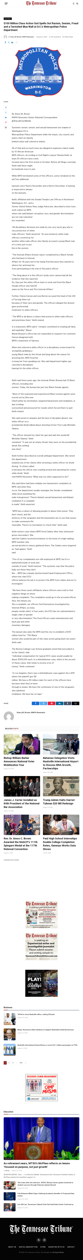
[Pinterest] (6, 122)
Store (43, 1247)
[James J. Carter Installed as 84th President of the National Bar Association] (22, 786)
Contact (71, 1247)
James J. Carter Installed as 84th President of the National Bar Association (21, 804)
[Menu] (6, 3)
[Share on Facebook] (5, 42)
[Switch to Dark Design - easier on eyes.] (73, 4)
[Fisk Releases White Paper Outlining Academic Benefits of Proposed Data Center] (10, 1196)
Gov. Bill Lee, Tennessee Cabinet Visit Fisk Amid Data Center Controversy (45, 1204)
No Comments (56, 37)
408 (21, 1063)
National (8, 18)
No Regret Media (58, 1252)
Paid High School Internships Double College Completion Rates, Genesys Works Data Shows (60, 844)
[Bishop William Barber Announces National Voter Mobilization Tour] (22, 744)
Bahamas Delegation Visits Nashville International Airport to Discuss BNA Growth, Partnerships (60, 763)
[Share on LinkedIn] (12, 42)
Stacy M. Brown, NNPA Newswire (22, 37)
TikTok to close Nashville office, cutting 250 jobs (36, 1014)
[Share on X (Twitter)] (8, 42)
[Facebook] (6, 107)
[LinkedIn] (6, 117)
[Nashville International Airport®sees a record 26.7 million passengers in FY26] (10, 1050)
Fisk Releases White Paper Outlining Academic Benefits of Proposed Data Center (46, 1195)
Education (8, 1158)
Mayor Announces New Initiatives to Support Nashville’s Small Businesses (46, 1030)
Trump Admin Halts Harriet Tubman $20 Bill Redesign (59, 802)
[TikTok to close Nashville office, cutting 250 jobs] (10, 1019)
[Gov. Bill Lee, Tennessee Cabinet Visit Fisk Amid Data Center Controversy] (10, 1207)
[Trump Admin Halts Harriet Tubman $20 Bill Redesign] (61, 786)
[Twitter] (6, 112)
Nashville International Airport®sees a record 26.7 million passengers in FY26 (47, 1045)
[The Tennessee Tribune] (41, 3)
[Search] (77, 3)
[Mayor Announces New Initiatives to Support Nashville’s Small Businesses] (10, 1034)
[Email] (6, 127)
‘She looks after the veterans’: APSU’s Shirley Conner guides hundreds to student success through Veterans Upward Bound (45, 1184)
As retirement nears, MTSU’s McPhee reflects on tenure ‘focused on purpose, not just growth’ (37, 1165)
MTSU (7, 1170)
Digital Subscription (28, 1247)
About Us (12, 1247)
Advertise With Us (56, 1247)
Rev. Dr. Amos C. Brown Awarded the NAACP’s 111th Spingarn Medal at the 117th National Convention (21, 844)
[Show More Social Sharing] (16, 42)
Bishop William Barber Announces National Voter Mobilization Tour (19, 761)
